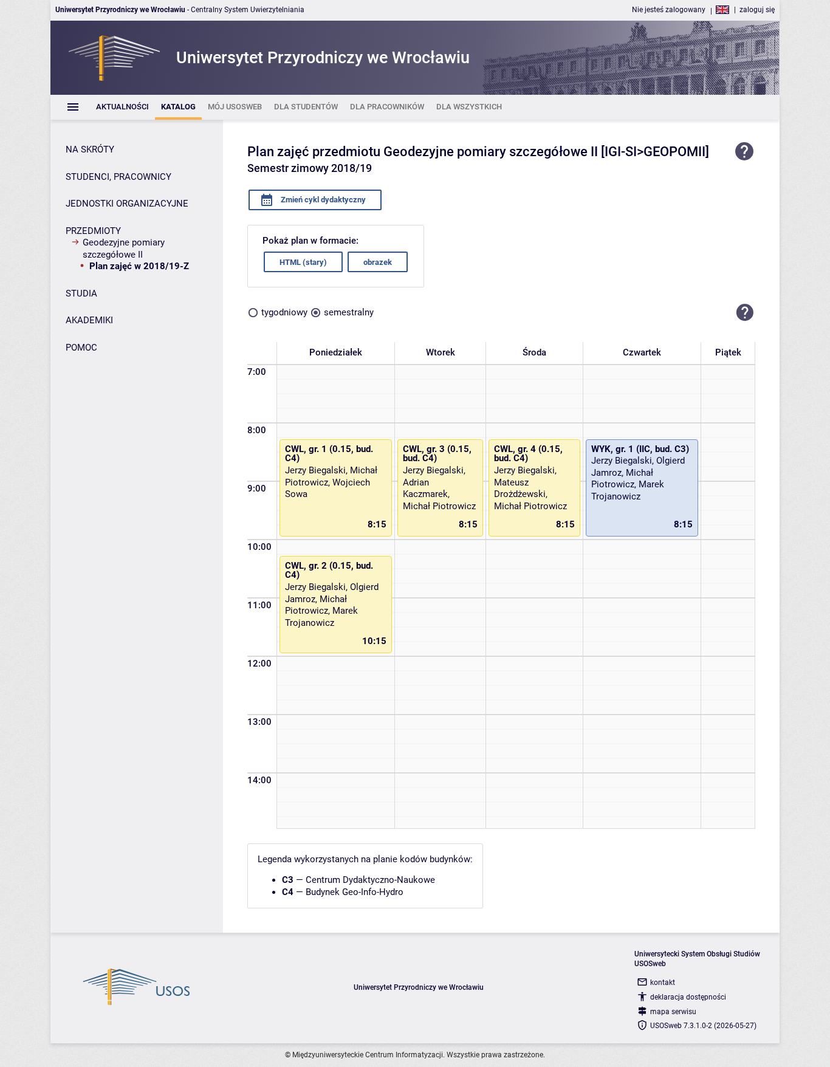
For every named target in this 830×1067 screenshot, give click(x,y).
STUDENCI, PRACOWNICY (118, 176)
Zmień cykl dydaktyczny (322, 199)
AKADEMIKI (89, 320)
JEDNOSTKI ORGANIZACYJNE (127, 203)
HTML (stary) (303, 262)
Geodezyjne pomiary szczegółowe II (124, 248)
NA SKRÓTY (90, 149)
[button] (745, 312)
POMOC (81, 347)
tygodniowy (284, 312)
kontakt (662, 982)
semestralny (349, 312)
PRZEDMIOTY (93, 230)
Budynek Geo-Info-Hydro (354, 892)
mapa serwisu (673, 1011)
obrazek (377, 262)
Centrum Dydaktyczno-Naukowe (370, 879)
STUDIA (81, 293)
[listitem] (122, 107)
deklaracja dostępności (688, 997)
